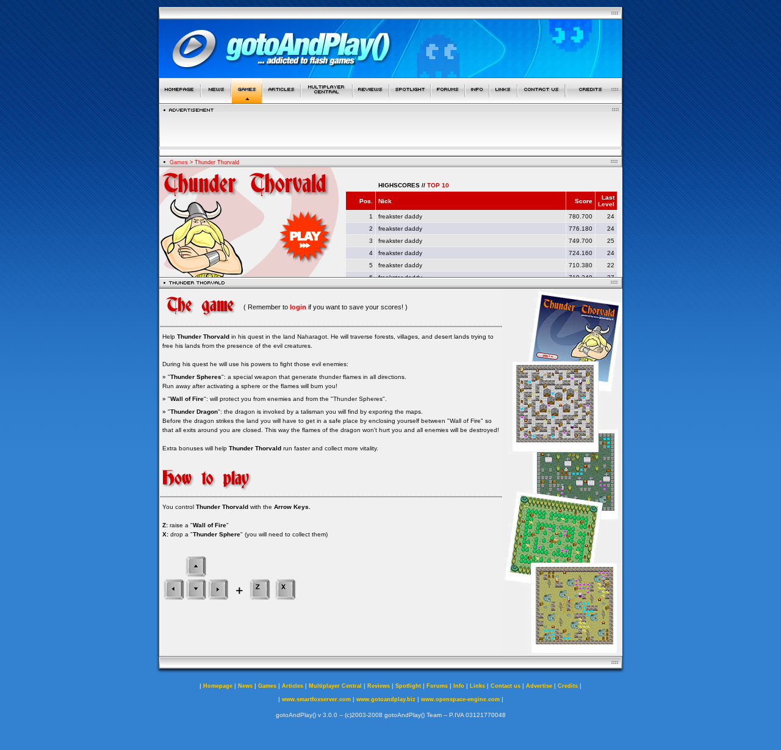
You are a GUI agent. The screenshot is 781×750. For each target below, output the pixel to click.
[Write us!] (541, 100)
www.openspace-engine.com (460, 699)
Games (179, 162)
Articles (292, 686)
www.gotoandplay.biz (386, 699)
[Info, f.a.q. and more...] (477, 100)
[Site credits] (594, 100)
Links (477, 686)
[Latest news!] (216, 100)
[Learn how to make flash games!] (281, 100)
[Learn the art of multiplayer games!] (326, 100)
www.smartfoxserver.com (316, 699)
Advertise (539, 686)
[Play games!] (247, 100)
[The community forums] (447, 100)
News (245, 686)
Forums (437, 686)
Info (458, 686)
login (298, 307)
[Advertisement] (390, 130)
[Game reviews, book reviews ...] (371, 100)
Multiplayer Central (335, 686)
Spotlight (408, 686)
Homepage (217, 686)
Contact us (505, 686)
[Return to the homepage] (179, 100)
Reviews (378, 686)
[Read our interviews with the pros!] (410, 100)
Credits (568, 686)
